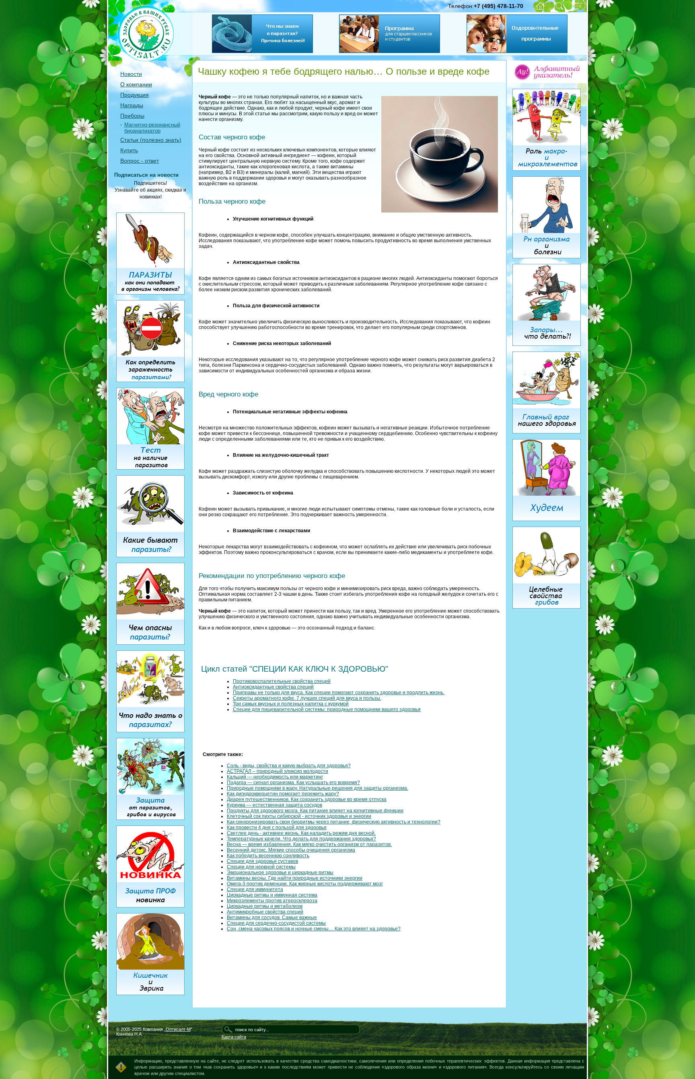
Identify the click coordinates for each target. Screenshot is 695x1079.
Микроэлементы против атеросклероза (272, 900)
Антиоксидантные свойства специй (273, 687)
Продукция (134, 95)
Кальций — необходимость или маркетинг (275, 777)
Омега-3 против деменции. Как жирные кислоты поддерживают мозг (305, 884)
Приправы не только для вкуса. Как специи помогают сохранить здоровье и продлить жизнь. (338, 692)
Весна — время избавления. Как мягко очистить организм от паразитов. (309, 844)
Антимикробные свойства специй (265, 912)
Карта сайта (234, 1036)
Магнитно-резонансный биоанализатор (152, 128)
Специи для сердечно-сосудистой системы (276, 923)
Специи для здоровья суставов (262, 861)
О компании (136, 84)
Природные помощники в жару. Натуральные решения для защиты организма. (317, 788)
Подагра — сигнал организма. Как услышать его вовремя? (293, 782)
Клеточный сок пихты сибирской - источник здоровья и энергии (299, 816)
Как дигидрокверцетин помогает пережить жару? (283, 794)
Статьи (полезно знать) (150, 140)
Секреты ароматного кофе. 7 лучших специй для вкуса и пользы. (307, 698)
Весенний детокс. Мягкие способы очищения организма (291, 850)
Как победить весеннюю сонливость (268, 855)
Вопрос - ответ (139, 160)
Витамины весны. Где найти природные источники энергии (294, 878)
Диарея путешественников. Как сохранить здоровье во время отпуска (307, 799)
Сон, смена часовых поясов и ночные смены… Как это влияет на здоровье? (314, 929)
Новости (131, 74)
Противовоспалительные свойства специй (282, 681)
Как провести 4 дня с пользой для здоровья (277, 827)
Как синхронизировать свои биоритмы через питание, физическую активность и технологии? (333, 822)
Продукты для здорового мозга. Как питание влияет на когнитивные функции (315, 810)
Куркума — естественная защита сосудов (274, 805)
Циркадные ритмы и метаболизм (264, 906)
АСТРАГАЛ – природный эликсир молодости (277, 771)
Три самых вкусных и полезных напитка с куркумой (291, 704)
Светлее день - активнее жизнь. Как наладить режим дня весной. (301, 833)
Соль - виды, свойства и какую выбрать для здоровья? (289, 765)
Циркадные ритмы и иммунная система (272, 895)
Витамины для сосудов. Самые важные (272, 917)
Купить (129, 150)
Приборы (132, 115)
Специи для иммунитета (255, 889)
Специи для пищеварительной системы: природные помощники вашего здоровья (327, 709)
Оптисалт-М (178, 1029)
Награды (131, 105)
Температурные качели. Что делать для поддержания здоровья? (301, 839)
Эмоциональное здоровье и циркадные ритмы (280, 872)
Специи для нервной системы (261, 867)
